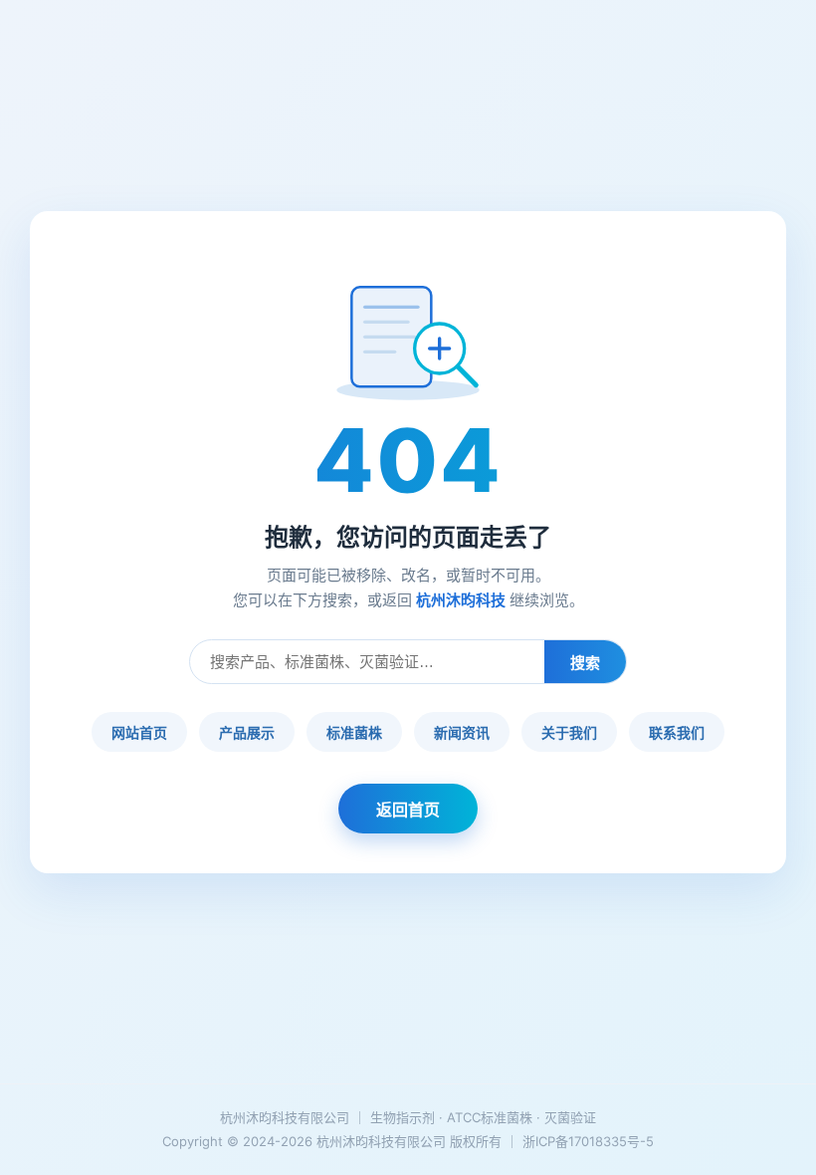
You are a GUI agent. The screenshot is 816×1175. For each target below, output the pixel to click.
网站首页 (139, 732)
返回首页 (408, 810)
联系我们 (677, 732)
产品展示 (247, 732)
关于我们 (569, 732)
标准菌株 (354, 732)
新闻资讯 (462, 732)
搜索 (585, 662)
